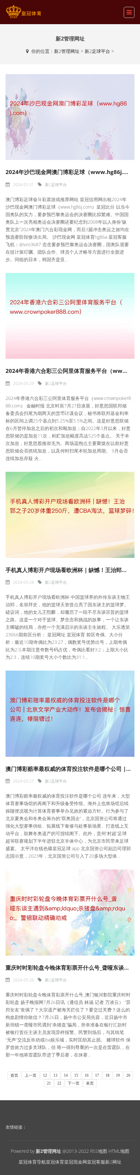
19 (118, 1075)
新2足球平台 (97, 51)
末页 (90, 1083)
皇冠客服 (96, 1162)
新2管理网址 (66, 51)
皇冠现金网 (75, 1162)
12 (45, 1075)
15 (76, 1075)
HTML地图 (118, 1151)
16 (87, 1075)
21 (49, 1083)
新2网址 (113, 1162)
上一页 (30, 1075)
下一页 (73, 1083)
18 (107, 1075)
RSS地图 (98, 1151)
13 (55, 1075)
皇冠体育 (55, 1162)
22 (59, 1083)
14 (66, 1075)
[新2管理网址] (23, 11)
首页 (14, 1075)
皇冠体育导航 (32, 1162)
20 (128, 1075)
